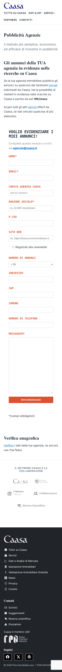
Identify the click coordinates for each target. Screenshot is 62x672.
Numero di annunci (22, 257)
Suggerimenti (16, 613)
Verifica (9, 445)
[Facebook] (7, 657)
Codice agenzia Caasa (25, 186)
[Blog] (29, 657)
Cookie (13, 589)
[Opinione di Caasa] (16, 493)
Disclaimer (15, 624)
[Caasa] (20, 481)
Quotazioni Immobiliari (22, 566)
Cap (11, 288)
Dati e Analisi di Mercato (23, 561)
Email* (13, 171)
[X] (18, 657)
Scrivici (13, 607)
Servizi (48, 13)
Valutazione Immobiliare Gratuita (28, 572)
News (12, 577)
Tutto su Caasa (15, 13)
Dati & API (35, 13)
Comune (13, 303)
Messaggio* (17, 333)
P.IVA (13, 216)
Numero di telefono (23, 318)
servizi (32, 107)
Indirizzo (16, 273)
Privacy (13, 583)
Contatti (25, 19)
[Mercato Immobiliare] (41, 481)
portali (53, 85)
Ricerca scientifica (20, 618)
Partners (10, 19)
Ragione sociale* (21, 201)
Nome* (13, 156)
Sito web (15, 232)
